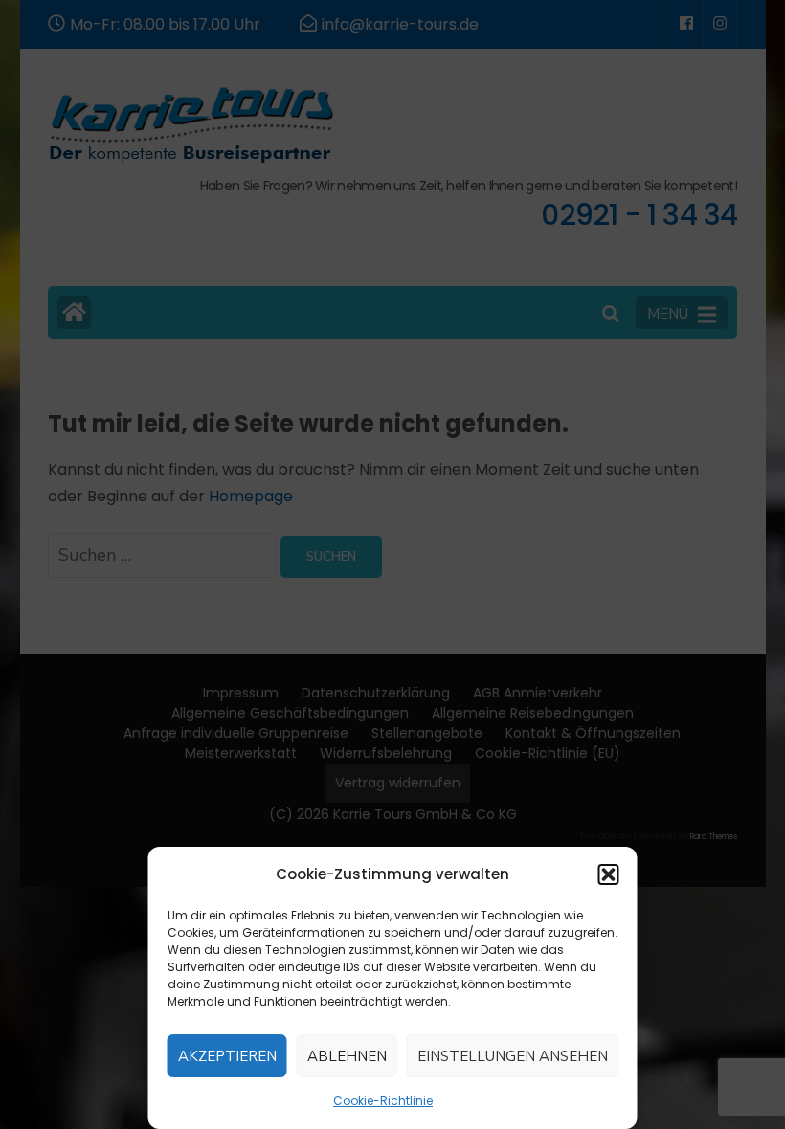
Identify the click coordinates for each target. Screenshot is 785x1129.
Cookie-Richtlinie (383, 1101)
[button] (608, 874)
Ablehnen (347, 1056)
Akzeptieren (227, 1056)
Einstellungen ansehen (512, 1056)
